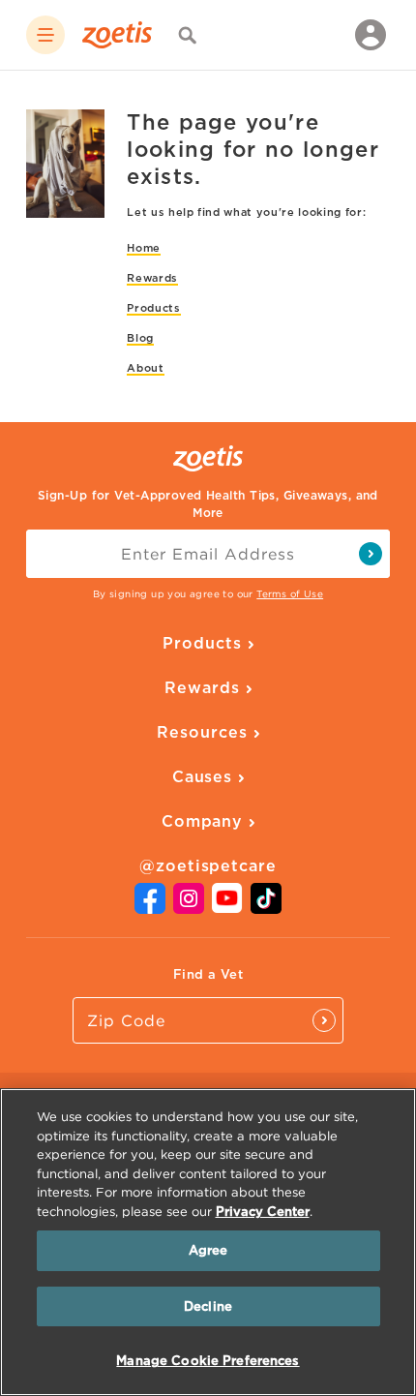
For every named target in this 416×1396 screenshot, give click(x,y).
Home (144, 248)
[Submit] (324, 1020)
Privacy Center (263, 1211)
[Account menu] (370, 34)
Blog (140, 338)
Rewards (152, 278)
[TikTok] (266, 908)
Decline (208, 1306)
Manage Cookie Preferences (207, 1360)
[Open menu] (45, 34)
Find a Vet (208, 975)
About (145, 368)
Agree (208, 1250)
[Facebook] (149, 908)
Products (153, 308)
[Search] (186, 34)
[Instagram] (188, 908)
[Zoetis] (117, 35)
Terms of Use (289, 594)
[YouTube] (227, 907)
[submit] (370, 553)
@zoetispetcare (208, 866)
